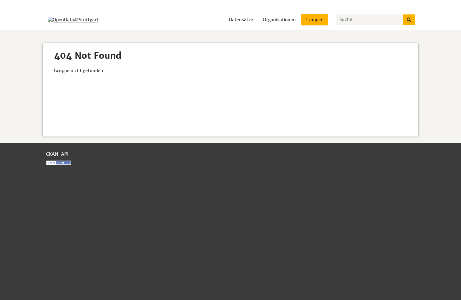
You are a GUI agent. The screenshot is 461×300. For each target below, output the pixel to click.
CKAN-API (57, 154)
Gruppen (314, 20)
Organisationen (279, 20)
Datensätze (241, 20)
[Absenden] (409, 19)
